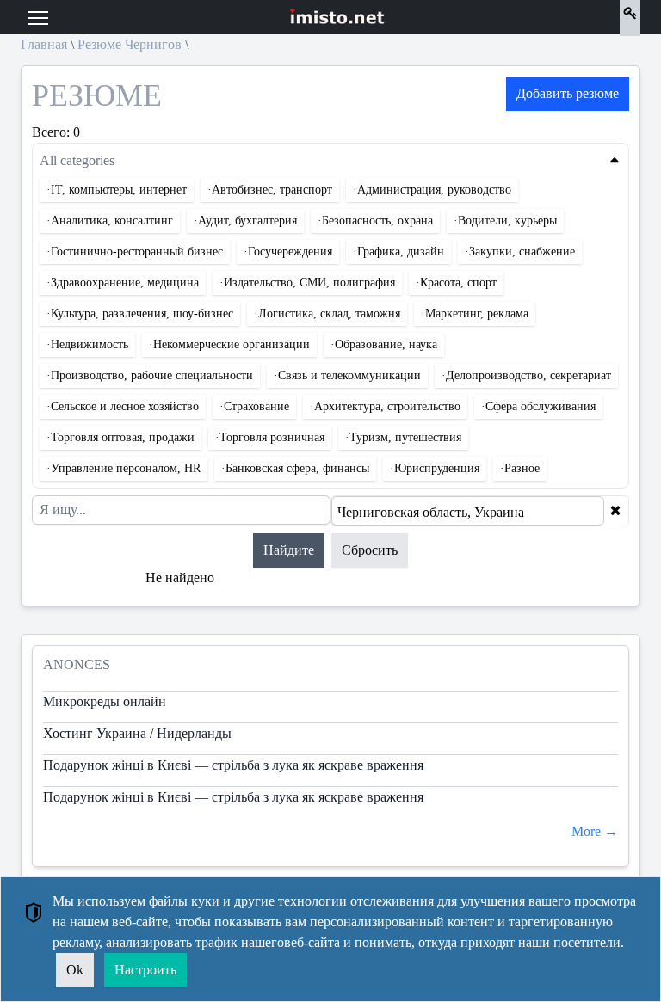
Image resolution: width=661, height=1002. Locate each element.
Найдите (288, 550)
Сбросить (370, 550)
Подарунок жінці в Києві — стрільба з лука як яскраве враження (233, 765)
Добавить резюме (567, 93)
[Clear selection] (615, 511)
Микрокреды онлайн (104, 701)
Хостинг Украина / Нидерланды (137, 733)
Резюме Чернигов (129, 44)
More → (594, 831)
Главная (44, 44)
